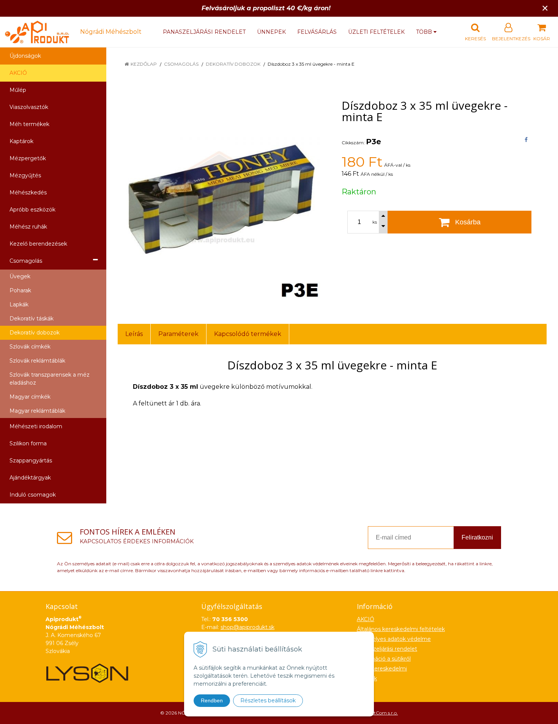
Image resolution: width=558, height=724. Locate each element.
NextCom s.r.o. (382, 713)
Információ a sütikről (384, 658)
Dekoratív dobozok (233, 64)
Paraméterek (178, 334)
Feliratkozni (477, 537)
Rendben (212, 700)
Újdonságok (25, 55)
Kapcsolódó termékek (247, 334)
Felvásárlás (317, 31)
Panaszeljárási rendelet (204, 31)
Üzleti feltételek (376, 31)
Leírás (134, 334)
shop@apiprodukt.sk (247, 627)
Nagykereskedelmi (382, 668)
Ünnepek (271, 31)
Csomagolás (181, 64)
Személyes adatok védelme (394, 639)
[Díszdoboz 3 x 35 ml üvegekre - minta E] (220, 198)
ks (374, 222)
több (424, 31)
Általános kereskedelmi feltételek (401, 629)
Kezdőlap (144, 64)
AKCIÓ (18, 72)
